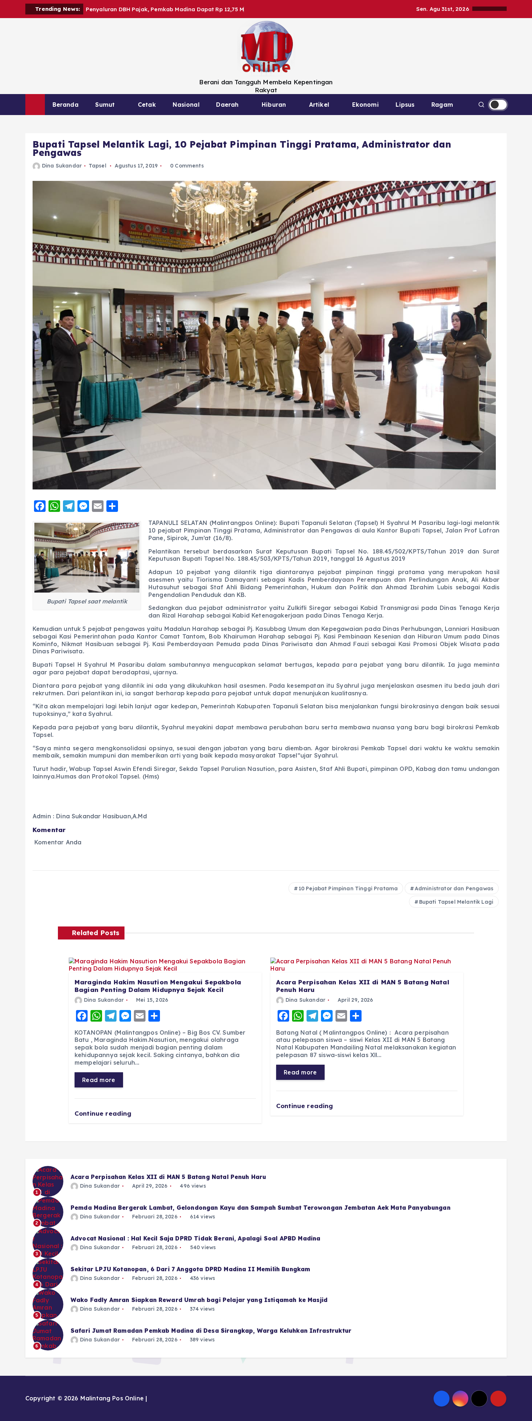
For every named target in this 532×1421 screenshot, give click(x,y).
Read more (98, 1079)
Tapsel (97, 165)
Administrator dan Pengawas (454, 888)
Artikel (319, 104)
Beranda (65, 104)
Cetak (147, 104)
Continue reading (104, 1113)
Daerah (227, 104)
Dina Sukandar (62, 165)
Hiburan (274, 104)
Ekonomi (365, 104)
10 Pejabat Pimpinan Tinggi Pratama (348, 888)
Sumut (105, 104)
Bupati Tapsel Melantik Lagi (456, 902)
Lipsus (405, 104)
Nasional (186, 104)
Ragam (442, 104)
